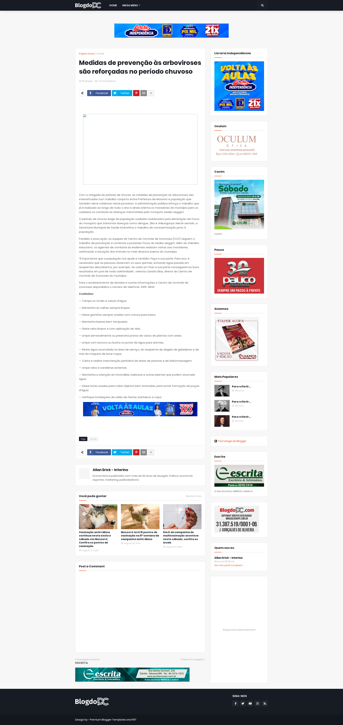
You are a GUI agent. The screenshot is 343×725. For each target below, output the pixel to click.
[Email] (143, 93)
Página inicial (86, 53)
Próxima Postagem (192, 659)
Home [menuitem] (113, 5)
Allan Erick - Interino (110, 469)
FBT (134, 719)
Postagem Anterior (88, 659)
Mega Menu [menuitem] (130, 5)
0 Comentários (107, 81)
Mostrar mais (194, 496)
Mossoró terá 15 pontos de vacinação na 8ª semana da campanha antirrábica (140, 536)
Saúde (100, 53)
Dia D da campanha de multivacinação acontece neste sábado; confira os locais (181, 538)
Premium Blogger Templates (108, 719)
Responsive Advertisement (239, 630)
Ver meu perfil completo (228, 565)
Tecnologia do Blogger (232, 441)
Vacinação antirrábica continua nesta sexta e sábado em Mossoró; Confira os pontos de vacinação (95, 539)
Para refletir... (241, 386)
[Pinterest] (136, 93)
